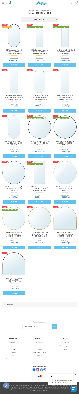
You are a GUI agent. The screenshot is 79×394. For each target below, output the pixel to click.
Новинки (13, 352)
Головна (31, 10)
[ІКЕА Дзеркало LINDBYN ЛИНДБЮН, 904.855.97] (39, 81)
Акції (13, 356)
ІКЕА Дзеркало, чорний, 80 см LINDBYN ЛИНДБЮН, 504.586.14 (65, 143)
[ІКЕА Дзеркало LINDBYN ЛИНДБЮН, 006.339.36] (65, 218)
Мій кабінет (39, 342)
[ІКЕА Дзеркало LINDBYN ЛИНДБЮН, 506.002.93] (39, 218)
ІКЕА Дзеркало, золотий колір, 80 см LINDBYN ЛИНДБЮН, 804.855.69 (14, 234)
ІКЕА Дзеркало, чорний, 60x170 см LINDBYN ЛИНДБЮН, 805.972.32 (65, 97)
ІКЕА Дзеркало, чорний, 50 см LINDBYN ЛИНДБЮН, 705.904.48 (39, 143)
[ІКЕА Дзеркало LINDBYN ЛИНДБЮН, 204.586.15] (39, 36)
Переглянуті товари (39, 352)
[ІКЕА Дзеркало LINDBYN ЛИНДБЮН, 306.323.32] (14, 264)
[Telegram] (41, 369)
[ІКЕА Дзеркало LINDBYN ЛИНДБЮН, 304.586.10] (14, 36)
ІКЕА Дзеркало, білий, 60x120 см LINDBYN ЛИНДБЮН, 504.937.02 (14, 143)
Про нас (66, 342)
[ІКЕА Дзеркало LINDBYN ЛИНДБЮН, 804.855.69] (14, 218)
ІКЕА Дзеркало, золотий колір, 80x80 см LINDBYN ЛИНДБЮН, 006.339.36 (65, 234)
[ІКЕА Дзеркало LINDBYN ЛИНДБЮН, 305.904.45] (39, 173)
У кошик (14, 65)
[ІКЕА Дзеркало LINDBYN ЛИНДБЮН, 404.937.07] (65, 173)
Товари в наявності (13, 359)
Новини (13, 346)
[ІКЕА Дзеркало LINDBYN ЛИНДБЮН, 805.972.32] (65, 81)
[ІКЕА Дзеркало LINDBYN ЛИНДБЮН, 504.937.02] (14, 127)
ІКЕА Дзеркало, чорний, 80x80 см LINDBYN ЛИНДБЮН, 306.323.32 (14, 280)
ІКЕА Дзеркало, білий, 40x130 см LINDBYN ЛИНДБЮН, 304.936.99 (65, 51)
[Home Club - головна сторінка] (41, 3)
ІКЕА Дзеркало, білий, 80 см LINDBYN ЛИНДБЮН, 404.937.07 (65, 188)
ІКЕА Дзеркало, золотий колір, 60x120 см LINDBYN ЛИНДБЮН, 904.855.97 (39, 97)
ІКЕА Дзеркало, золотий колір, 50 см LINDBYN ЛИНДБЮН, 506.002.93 (39, 234)
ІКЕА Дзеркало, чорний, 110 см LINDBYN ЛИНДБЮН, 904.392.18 (14, 188)
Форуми (13, 349)
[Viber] (45, 369)
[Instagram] (37, 369)
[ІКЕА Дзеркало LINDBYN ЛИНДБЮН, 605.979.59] (14, 81)
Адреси (39, 349)
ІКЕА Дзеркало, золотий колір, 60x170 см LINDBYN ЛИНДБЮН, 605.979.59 (14, 97)
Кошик (39, 356)
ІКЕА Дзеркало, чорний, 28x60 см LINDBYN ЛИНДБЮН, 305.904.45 (39, 188)
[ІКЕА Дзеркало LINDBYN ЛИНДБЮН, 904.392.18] (14, 173)
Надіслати (54, 326)
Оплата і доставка (66, 346)
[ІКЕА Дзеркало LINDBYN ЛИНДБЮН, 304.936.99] (65, 36)
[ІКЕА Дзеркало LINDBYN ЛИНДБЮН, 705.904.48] (39, 127)
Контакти (13, 342)
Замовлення (39, 346)
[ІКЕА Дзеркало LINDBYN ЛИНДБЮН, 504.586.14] (65, 127)
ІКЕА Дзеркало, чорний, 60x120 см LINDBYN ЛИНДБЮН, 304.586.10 (14, 51)
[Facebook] (34, 369)
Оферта (65, 349)
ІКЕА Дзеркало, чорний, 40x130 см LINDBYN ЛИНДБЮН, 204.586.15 (39, 51)
